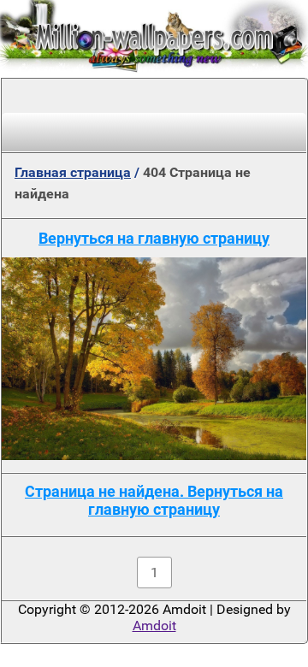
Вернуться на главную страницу (154, 238)
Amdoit (154, 625)
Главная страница (73, 172)
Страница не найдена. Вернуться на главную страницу (154, 500)
